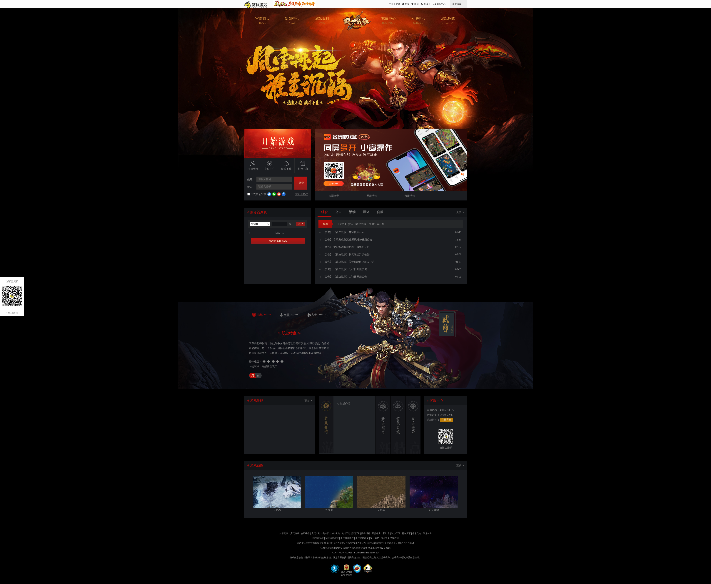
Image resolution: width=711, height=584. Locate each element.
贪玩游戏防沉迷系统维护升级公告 (347, 239)
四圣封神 (365, 533)
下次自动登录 (258, 194)
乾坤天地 (346, 533)
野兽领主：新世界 (381, 533)
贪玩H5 (315, 533)
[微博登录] (279, 194)
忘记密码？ (301, 194)
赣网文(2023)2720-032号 (360, 543)
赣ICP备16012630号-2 (335, 543)
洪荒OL (356, 533)
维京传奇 (416, 533)
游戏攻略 (447, 20)
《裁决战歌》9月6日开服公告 (344, 269)
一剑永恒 (325, 533)
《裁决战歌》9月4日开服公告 (344, 276)
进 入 (301, 224)
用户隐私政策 (362, 538)
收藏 (416, 4)
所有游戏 (456, 4)
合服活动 (410, 195)
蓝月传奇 (427, 533)
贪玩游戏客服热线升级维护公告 (346, 247)
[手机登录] (284, 194)
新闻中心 (292, 20)
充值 (407, 4)
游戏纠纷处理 (332, 538)
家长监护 (374, 538)
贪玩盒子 (334, 195)
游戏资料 (321, 20)
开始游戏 (277, 143)
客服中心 (441, 4)
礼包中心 (303, 168)
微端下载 (286, 168)
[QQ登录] (269, 194)
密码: (250, 186)
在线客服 (446, 419)
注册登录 (253, 168)
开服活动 (372, 195)
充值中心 (388, 20)
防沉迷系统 (318, 538)
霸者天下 (406, 533)
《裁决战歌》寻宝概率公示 (343, 232)
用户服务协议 (347, 538)
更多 (458, 212)
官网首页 (262, 20)
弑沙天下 (395, 533)
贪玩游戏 (294, 533)
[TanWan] (255, 4)
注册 (391, 4)
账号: (250, 179)
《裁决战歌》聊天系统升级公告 (346, 254)
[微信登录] (274, 194)
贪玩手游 (305, 533)
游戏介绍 (345, 403)
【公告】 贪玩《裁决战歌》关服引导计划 (360, 224)
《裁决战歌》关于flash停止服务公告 (348, 262)
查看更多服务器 (278, 241)
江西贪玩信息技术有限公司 (310, 543)
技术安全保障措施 (390, 538)
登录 (398, 4)
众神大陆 (335, 533)
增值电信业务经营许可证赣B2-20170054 (393, 543)
